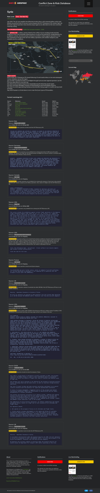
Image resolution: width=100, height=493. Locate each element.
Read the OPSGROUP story (13, 481)
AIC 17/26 (17, 105)
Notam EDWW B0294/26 (21, 104)
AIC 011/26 (17, 110)
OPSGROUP (26, 469)
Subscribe (81, 15)
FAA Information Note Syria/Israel (23, 108)
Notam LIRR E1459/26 (20, 102)
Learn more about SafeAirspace (14, 477)
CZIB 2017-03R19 (19, 114)
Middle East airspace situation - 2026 (33, 29)
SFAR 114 (17, 107)
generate (75, 50)
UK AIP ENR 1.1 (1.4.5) (20, 111)
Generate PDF (81, 36)
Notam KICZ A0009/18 (20, 112)
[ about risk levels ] (11, 18)
